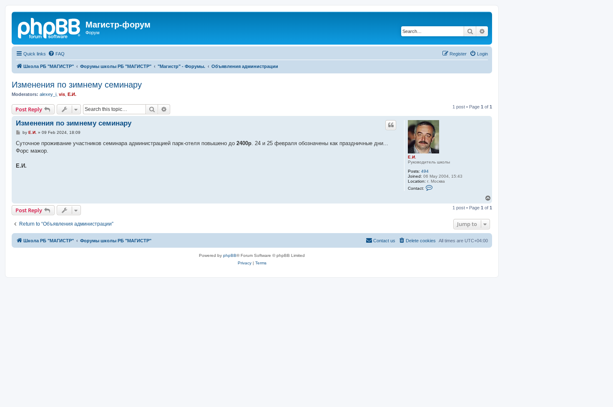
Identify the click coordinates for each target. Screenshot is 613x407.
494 (425, 171)
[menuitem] (56, 54)
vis (62, 94)
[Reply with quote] (390, 125)
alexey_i (48, 94)
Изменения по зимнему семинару (77, 84)
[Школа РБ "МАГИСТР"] (49, 27)
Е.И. (72, 94)
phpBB (229, 255)
